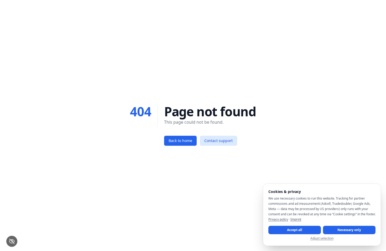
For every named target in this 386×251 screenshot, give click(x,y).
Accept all (294, 230)
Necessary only (349, 230)
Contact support (218, 140)
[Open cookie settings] (11, 241)
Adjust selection (321, 238)
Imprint (295, 219)
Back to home (180, 140)
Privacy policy (278, 219)
